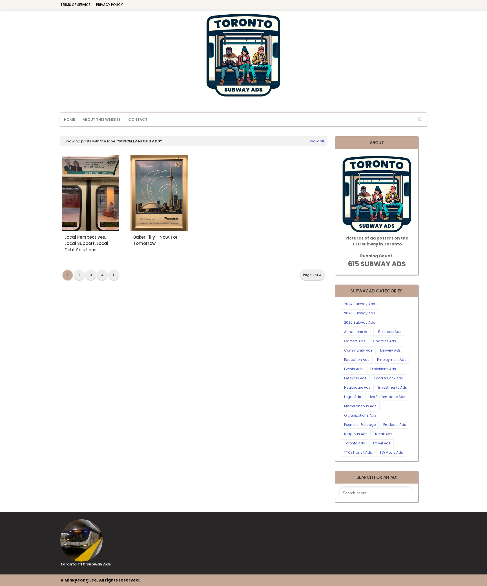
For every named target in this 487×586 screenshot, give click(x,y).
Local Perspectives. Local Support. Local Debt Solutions (86, 243)
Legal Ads (352, 396)
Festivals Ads (355, 378)
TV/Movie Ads (391, 452)
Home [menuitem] (69, 119)
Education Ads (356, 359)
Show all (316, 141)
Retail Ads (383, 433)
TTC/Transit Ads (358, 452)
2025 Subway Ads (359, 313)
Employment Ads (391, 359)
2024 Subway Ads (359, 303)
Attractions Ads (357, 331)
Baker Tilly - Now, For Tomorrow (155, 240)
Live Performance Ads (387, 396)
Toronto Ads (354, 443)
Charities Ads (384, 341)
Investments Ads (392, 387)
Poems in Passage (360, 424)
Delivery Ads (390, 350)
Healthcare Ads (357, 387)
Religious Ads (356, 433)
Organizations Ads (360, 415)
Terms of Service (75, 4)
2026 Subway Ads (359, 322)
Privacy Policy (109, 4)
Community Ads (358, 350)
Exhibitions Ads (383, 368)
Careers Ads (354, 341)
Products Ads (394, 424)
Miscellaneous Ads (360, 406)
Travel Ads (382, 443)
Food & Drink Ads (388, 378)
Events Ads (353, 368)
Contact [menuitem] (137, 119)
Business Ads (389, 331)
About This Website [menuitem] (102, 119)
